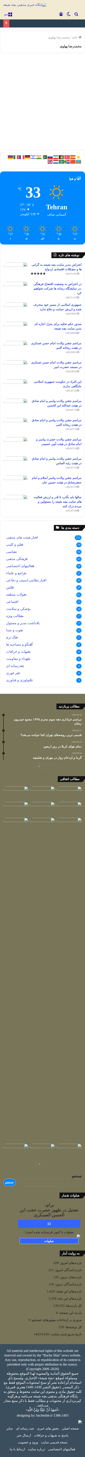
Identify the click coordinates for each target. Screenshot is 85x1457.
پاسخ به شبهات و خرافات (51, 1435)
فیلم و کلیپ (14, 544)
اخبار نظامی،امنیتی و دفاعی (26, 580)
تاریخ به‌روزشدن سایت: (65, 1334)
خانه (75, 37)
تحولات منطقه (16, 594)
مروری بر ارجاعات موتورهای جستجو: (56, 1320)
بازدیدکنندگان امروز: (68, 1270)
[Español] (73, 156)
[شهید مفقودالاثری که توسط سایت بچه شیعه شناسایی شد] (69, 809)
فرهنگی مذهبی (17, 559)
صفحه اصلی (70, 1428)
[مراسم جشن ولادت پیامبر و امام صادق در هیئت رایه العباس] (15, 464)
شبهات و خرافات (18, 651)
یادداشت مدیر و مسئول (23, 623)
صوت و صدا (14, 630)
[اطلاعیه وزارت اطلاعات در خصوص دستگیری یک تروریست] (42, 980)
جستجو (77, 1176)
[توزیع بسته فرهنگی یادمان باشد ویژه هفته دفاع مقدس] (69, 825)
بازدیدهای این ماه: (69, 1298)
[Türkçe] (67, 156)
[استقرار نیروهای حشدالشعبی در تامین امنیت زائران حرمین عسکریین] (15, 793)
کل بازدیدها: (73, 1305)
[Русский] (50, 156)
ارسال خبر (24, 1435)
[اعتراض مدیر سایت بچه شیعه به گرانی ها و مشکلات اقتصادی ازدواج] (15, 270)
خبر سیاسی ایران (64, 66)
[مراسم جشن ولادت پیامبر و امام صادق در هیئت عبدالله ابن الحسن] (15, 407)
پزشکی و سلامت (18, 609)
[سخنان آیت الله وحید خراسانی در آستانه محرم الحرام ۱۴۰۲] (15, 809)
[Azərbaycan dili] (79, 161)
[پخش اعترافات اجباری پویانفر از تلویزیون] (69, 793)
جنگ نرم (12, 637)
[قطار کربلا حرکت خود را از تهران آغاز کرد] (69, 1151)
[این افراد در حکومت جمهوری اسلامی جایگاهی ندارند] (15, 387)
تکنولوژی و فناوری (19, 680)
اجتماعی (12, 601)
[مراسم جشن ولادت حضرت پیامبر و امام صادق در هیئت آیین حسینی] (15, 445)
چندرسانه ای (15, 666)
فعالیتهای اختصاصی (20, 566)
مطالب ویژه (15, 616)
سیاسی (11, 551)
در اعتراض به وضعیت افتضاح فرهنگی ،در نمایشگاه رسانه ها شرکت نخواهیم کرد (58, 288)
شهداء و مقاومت (18, 659)
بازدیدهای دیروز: (70, 1277)
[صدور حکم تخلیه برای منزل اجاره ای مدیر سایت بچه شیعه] (15, 330)
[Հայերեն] (11, 156)
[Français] (22, 156)
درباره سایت (36, 1449)
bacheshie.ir (44, 1415)
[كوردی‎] (79, 156)
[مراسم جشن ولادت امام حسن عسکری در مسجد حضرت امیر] (15, 368)
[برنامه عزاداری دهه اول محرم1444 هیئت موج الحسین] (42, 793)
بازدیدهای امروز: (70, 1263)
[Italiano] (16, 156)
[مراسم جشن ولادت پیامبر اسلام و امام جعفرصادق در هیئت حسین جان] (15, 484)
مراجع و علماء (16, 573)
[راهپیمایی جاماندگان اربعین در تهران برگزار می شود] (15, 1151)
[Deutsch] (28, 156)
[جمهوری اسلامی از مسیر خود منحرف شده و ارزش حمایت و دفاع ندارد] (15, 310)
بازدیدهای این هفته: (68, 1291)
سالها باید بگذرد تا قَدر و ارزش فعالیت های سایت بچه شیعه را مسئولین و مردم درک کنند (58, 502)
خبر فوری (13, 673)
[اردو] (45, 156)
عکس (10, 587)
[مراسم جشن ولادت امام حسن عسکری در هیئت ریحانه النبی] (15, 349)
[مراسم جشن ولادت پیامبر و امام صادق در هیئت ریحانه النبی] (15, 426)
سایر (9, 1428)
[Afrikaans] (67, 161)
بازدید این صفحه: (70, 1313)
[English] (50, 161)
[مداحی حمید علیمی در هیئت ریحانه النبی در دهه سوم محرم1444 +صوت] (15, 825)
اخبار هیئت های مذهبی (22, 537)
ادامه (72, 132)
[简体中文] (73, 161)
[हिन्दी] (39, 156)
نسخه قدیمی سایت (54, 1442)
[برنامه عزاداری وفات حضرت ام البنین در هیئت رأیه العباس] (42, 1151)
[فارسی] (56, 156)
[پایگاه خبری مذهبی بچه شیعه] (24, 5)
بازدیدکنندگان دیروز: (68, 1284)
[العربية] (62, 161)
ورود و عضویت (28, 1442)
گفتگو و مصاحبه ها (19, 644)
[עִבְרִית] (33, 156)
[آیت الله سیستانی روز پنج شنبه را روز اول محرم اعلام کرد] (42, 809)
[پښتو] (62, 156)
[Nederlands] (56, 161)
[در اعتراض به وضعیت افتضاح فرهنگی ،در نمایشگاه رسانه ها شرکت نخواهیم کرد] (15, 290)
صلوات (49, 1241)
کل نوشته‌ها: (73, 1327)
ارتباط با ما (17, 1449)
